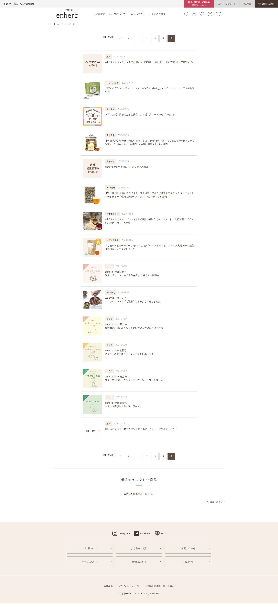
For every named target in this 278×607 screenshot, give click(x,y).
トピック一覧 (69, 24)
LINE (163, 533)
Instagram (124, 533)
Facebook (145, 533)
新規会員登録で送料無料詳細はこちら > (199, 4)
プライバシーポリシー (129, 586)
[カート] (218, 15)
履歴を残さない (217, 501)
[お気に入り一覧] (202, 14)
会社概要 (108, 586)
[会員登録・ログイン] (194, 15)
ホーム (56, 24)
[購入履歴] (210, 15)
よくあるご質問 (157, 14)
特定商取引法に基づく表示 (160, 586)
